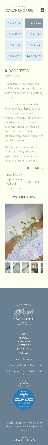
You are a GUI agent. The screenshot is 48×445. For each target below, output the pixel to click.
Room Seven (14, 56)
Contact (24, 353)
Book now (24, 349)
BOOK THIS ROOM (24, 197)
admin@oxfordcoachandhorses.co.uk (24, 365)
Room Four (34, 34)
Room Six (34, 45)
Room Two (34, 23)
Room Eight (34, 56)
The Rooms (24, 337)
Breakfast (24, 341)
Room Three (14, 34)
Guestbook (24, 345)
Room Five (13, 45)
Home (24, 334)
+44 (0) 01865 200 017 (24, 359)
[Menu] (42, 10)
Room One (13, 23)
